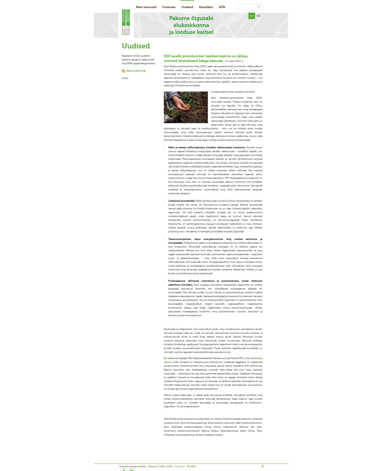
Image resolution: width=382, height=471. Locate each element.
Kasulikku (206, 7)
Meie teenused (146, 7)
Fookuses (168, 7)
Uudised (187, 7)
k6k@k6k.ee (179, 466)
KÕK (222, 7)
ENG (259, 16)
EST (252, 16)
